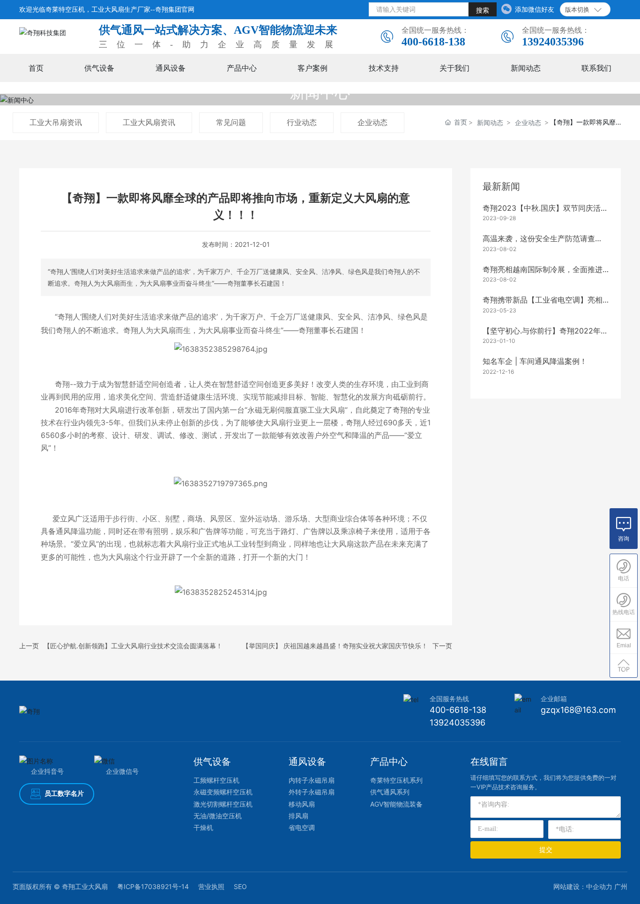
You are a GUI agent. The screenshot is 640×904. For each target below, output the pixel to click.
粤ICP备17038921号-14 (153, 886)
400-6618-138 (433, 42)
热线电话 (623, 612)
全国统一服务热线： (435, 30)
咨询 (623, 538)
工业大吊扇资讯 (56, 122)
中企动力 (599, 886)
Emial (624, 645)
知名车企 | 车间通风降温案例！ (535, 361)
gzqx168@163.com (578, 710)
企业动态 (372, 122)
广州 (620, 886)
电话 (623, 578)
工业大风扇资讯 (149, 122)
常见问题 (231, 122)
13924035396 (553, 42)
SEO (240, 886)
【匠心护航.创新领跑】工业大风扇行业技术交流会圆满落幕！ (133, 646)
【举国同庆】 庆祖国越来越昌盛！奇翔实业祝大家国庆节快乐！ (335, 646)
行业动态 (302, 122)
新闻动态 (490, 122)
